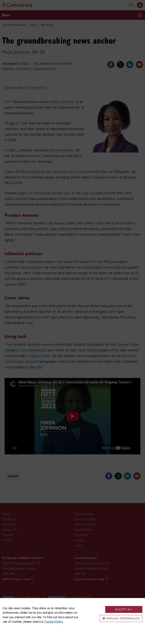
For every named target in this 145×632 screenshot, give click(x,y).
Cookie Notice (54, 621)
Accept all (124, 609)
